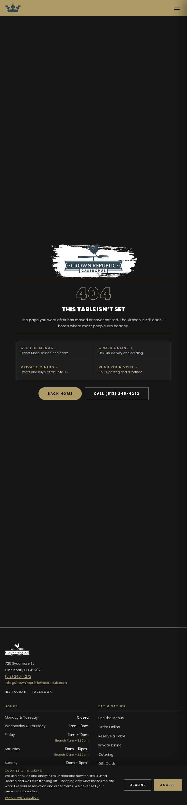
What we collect (22, 797)
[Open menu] (176, 7)
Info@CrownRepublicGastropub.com (36, 682)
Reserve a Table (111, 736)
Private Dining (110, 745)
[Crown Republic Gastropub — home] (13, 7)
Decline (138, 785)
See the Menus (111, 717)
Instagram (16, 692)
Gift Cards (107, 763)
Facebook (42, 692)
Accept (168, 785)
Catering (105, 754)
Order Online (109, 726)
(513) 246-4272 (18, 676)
